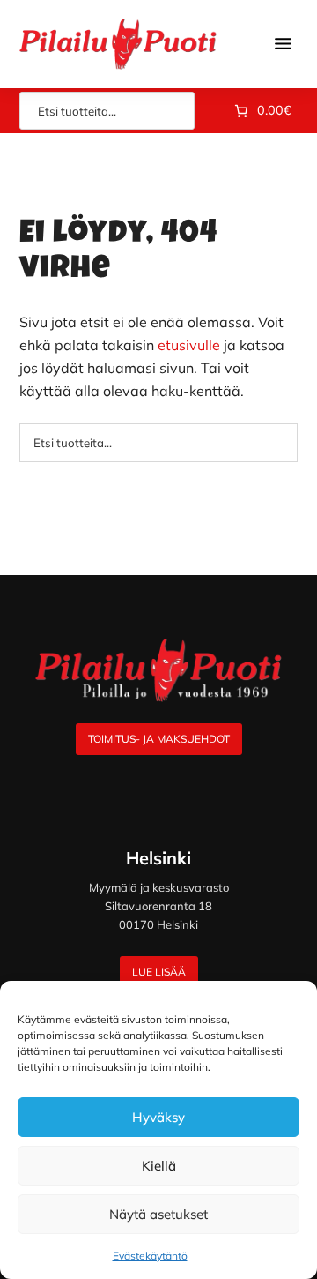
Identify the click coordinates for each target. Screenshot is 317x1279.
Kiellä (159, 1165)
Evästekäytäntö (150, 1255)
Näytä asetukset (158, 1214)
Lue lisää (159, 971)
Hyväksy (158, 1117)
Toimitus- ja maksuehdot (159, 738)
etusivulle (189, 345)
